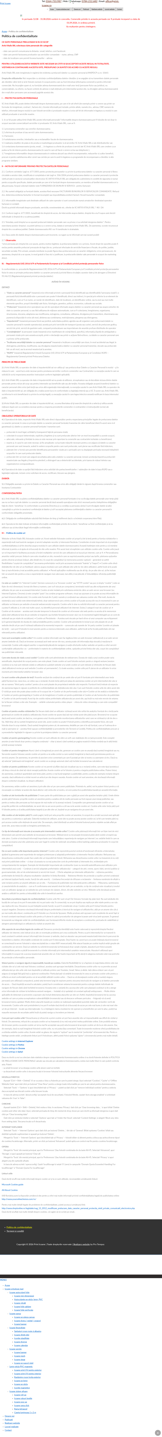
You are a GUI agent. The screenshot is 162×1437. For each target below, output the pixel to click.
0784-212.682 (89, 1)
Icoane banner (20, 1324)
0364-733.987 (53, 1)
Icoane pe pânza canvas (24, 1317)
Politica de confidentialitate (19, 1227)
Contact (119, 9)
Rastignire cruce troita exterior (27, 1377)
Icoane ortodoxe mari (63, 9)
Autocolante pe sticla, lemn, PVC (28, 1300)
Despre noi (77, 9)
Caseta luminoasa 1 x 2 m (25, 1413)
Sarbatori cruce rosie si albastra (27, 1331)
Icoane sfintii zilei (21, 1335)
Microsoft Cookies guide (13, 1185)
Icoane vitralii (20, 1303)
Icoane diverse (20, 1342)
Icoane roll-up (20, 1395)
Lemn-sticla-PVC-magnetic (21, 1367)
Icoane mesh (19, 1356)
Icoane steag (19, 1360)
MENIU (3, 1280)
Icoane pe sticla (21, 1384)
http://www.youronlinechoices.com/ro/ (19, 1199)
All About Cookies (10, 1190)
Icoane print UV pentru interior (27, 1374)
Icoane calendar (21, 1346)
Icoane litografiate (17, 1328)
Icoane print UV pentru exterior (28, 1370)
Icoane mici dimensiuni (24, 1296)
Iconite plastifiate (21, 1338)
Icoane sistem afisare (18, 1391)
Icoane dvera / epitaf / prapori (27, 1321)
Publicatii (86, 9)
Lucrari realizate (110, 9)
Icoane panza (15, 1314)
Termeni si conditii (15, 1231)
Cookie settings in (17, 1041)
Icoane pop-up (20, 1402)
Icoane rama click (21, 1406)
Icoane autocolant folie (19, 1293)
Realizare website (97, 9)
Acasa (52, 9)
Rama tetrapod (20, 1409)
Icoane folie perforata (23, 1310)
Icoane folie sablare (22, 1307)
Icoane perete (15, 1349)
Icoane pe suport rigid (23, 1363)
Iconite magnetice (22, 1388)
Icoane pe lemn (21, 1381)
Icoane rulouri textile (23, 1398)
